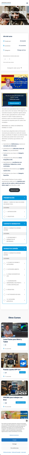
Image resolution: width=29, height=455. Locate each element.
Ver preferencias (15, 448)
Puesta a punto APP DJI (11, 369)
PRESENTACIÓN (9, 198)
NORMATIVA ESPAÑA (11, 249)
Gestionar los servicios (14, 435)
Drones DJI (22, 372)
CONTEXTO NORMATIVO (12, 224)
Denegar (14, 444)
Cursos (8, 19)
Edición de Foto (21, 344)
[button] (27, 420)
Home (3, 19)
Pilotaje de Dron (21, 50)
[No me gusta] (10, 59)
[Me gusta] (5, 59)
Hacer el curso (14, 190)
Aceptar (14, 440)
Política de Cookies (7, 452)
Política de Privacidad (16, 452)
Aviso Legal (23, 452)
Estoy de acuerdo (14, 103)
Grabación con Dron (21, 402)
